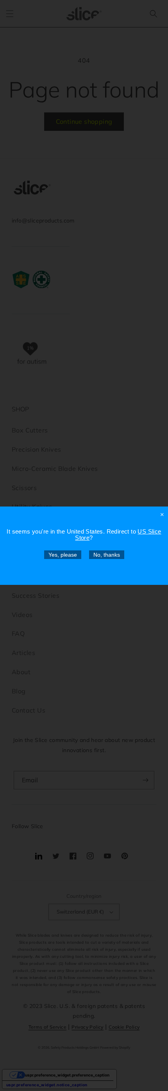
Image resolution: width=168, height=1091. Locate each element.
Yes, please (62, 555)
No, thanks (106, 555)
